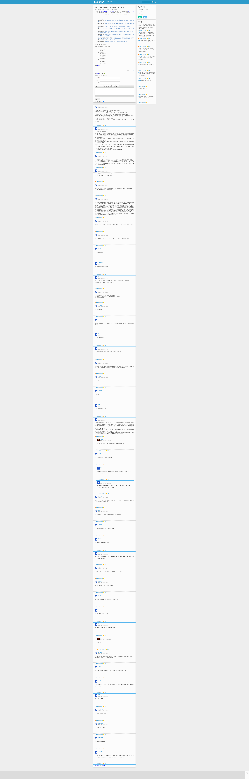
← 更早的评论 (96, 765)
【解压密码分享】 (102, 52)
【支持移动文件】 (102, 58)
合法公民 (139, 32)
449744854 (100, 305)
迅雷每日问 (112, 2)
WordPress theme (146, 773)
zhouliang (99, 248)
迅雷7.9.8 (129, 11)
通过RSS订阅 (155, 2)
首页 (108, 2)
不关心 (142, 13)
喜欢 (141, 11)
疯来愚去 (139, 80)
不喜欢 (142, 14)
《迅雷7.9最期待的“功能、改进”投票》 (107, 11)
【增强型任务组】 (102, 56)
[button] (96, 86)
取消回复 (104, 73)
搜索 (152, 2)
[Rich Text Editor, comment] (114, 91)
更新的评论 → (104, 765)
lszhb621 (139, 40)
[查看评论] (247, 773)
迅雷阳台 (99, 2)
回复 (105, 125)
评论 (115, 9)
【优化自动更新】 (102, 49)
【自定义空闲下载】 (102, 61)
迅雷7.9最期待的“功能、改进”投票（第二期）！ (110, 8)
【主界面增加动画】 (102, 63)
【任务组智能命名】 (102, 53)
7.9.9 (133, 11)
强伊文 (113, 9)
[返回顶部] (247, 777)
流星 (138, 64)
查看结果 (98, 65)
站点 (99, 82)
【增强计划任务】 (102, 50)
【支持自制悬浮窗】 (102, 55)
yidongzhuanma (140, 56)
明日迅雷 (132, 70)
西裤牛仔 (97, 73)
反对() (101, 125)
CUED (154, 773)
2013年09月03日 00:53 (99, 9)
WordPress (112, 773)
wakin (139, 72)
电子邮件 (98, 80)
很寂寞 (139, 96)
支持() (97, 125)
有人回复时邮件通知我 (98, 101)
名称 (98, 77)
